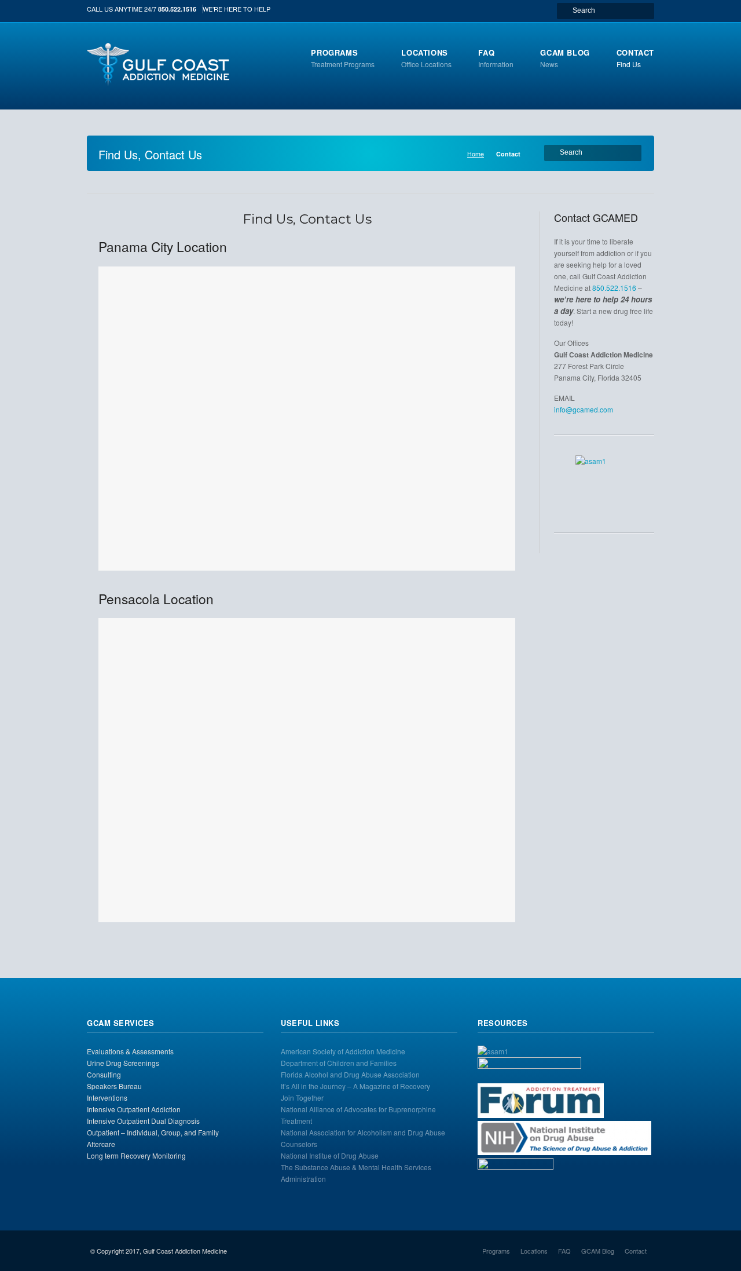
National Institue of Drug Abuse (330, 1155)
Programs (496, 1250)
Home (475, 153)
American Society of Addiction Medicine (343, 1051)
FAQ (564, 1250)
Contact (636, 1250)
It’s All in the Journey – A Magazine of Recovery (355, 1086)
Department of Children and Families (339, 1063)
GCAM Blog (597, 1250)
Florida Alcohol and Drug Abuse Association (350, 1074)
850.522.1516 (177, 9)
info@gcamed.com (583, 409)
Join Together (302, 1097)
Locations (534, 1250)
